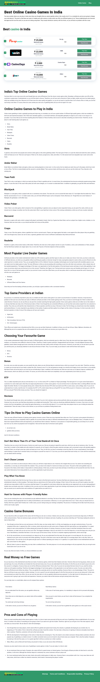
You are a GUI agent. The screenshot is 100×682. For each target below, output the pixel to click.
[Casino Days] (16, 65)
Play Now (84, 39)
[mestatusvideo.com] (14, 2)
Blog (90, 3)
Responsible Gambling (74, 674)
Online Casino (82, 3)
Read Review (84, 43)
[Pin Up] (15, 42)
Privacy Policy (89, 674)
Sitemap (45, 674)
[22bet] (16, 78)
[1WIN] (15, 55)
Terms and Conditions (57, 674)
